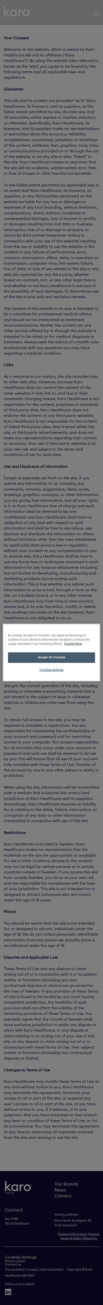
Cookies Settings (52, 670)
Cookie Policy (73, 644)
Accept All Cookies (51, 657)
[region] (51, 652)
